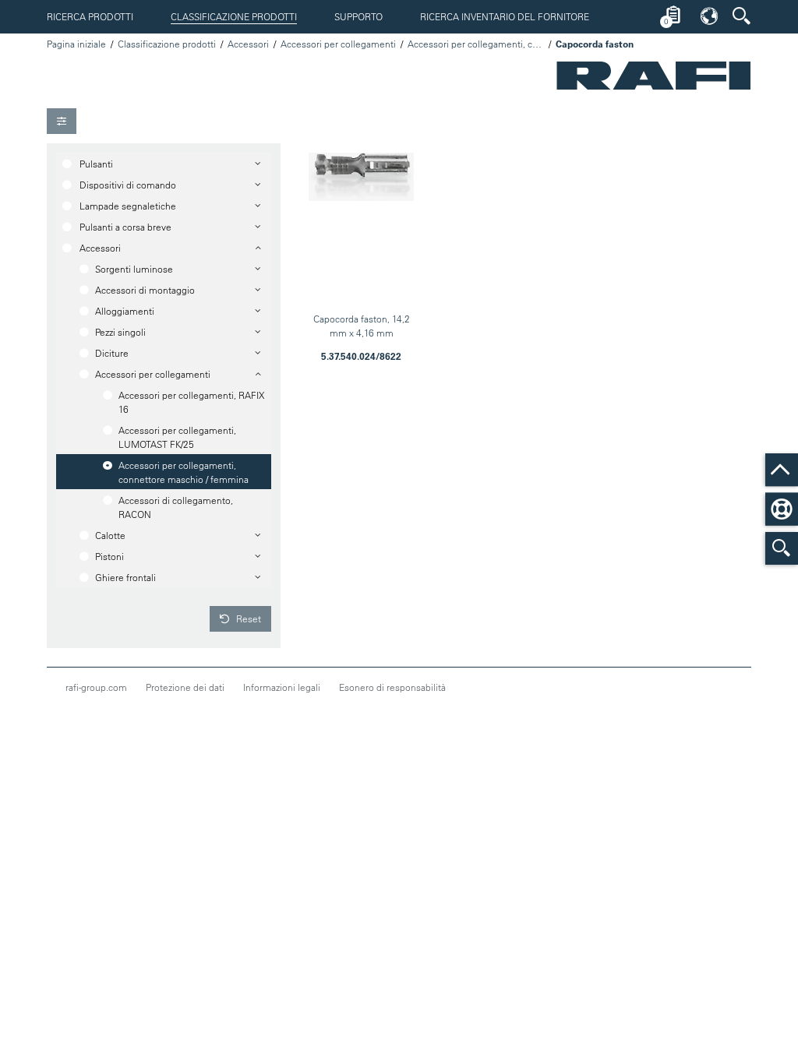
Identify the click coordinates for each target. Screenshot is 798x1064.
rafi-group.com (96, 687)
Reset (247, 618)
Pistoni (109, 556)
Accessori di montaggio (145, 290)
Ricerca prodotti (90, 16)
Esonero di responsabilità (392, 687)
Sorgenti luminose (134, 268)
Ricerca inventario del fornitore (504, 16)
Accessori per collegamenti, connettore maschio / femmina (476, 43)
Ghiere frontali (125, 577)
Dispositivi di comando (127, 184)
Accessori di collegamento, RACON (175, 507)
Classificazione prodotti (234, 16)
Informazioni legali (281, 687)
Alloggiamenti (124, 311)
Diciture (112, 353)
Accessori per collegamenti (338, 43)
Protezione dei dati (185, 687)
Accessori (248, 43)
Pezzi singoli (120, 332)
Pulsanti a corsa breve (125, 226)
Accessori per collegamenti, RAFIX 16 (191, 402)
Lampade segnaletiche (127, 205)
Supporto (358, 16)
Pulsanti (96, 163)
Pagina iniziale (76, 43)
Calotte (110, 535)
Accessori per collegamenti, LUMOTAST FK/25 (177, 437)
